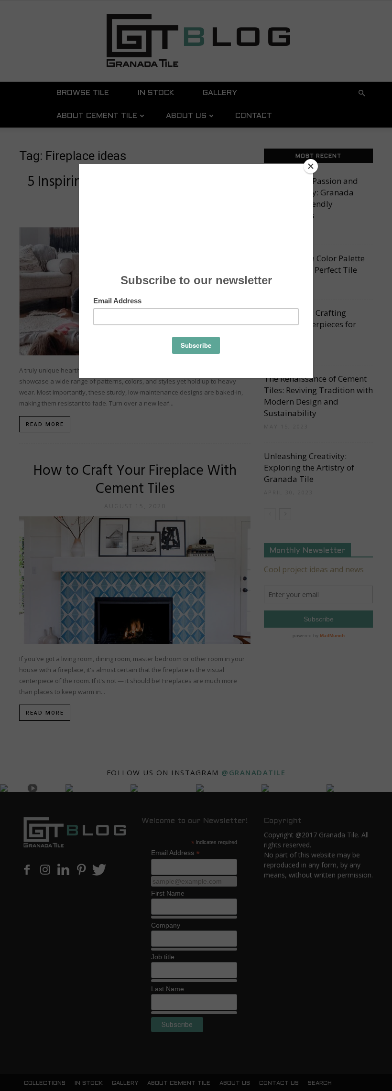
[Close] (311, 166)
